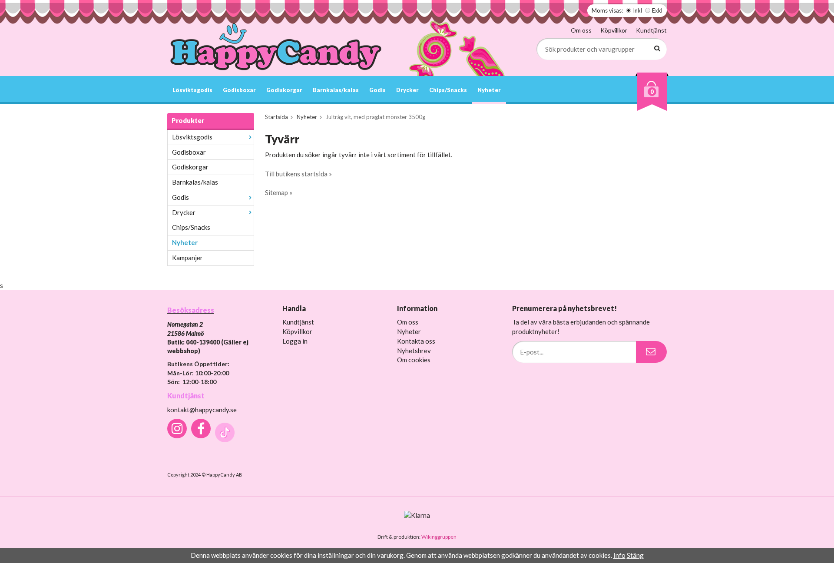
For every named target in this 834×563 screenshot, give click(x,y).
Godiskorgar (284, 89)
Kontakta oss (416, 341)
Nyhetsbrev (414, 350)
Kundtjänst (651, 30)
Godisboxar (239, 89)
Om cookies (413, 360)
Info (619, 555)
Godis (377, 89)
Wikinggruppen (439, 536)
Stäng (635, 555)
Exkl (657, 10)
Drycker (407, 89)
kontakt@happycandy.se (202, 410)
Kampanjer (187, 258)
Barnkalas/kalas (336, 89)
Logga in (295, 341)
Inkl (637, 10)
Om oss (581, 30)
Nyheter (489, 89)
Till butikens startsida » (298, 174)
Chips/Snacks (448, 89)
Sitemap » (278, 192)
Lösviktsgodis (192, 89)
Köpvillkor (613, 30)
